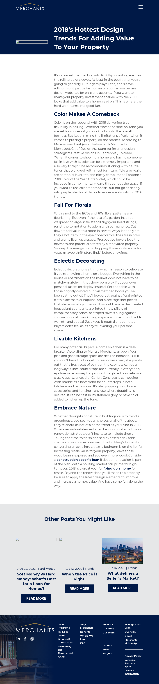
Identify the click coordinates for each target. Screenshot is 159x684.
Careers (107, 645)
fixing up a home (117, 468)
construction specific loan (78, 460)
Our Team (108, 632)
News (105, 649)
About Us (107, 624)
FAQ (82, 643)
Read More (36, 598)
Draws (128, 635)
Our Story (108, 628)
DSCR (61, 657)
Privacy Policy (133, 655)
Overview (130, 631)
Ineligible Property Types (130, 663)
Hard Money (46, 568)
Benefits (85, 631)
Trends (89, 568)
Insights (107, 653)
